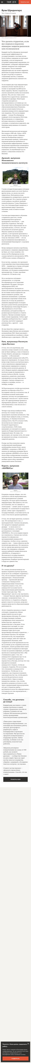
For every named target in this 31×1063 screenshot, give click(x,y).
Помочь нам (25, 2)
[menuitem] (2, 2)
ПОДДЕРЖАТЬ (15, 1058)
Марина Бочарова (10, 13)
